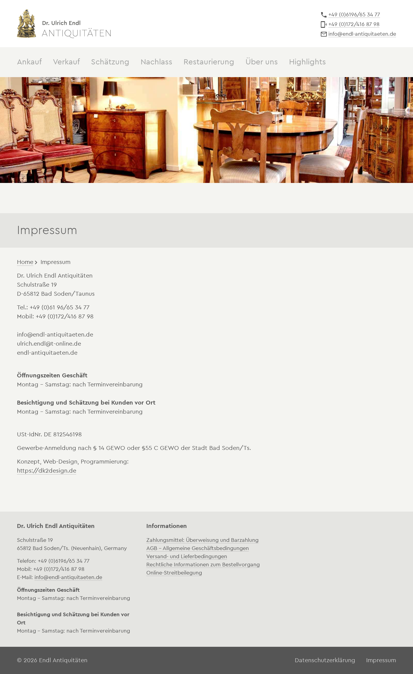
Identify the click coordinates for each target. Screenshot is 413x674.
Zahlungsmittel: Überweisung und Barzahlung (202, 540)
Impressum (55, 262)
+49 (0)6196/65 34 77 (354, 14)
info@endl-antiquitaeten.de (362, 34)
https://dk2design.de (46, 471)
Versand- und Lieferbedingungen (186, 556)
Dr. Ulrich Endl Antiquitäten (64, 23)
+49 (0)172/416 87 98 (353, 24)
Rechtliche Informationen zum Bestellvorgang (203, 564)
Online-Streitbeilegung (174, 572)
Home (25, 262)
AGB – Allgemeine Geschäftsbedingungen (197, 548)
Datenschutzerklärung (325, 660)
